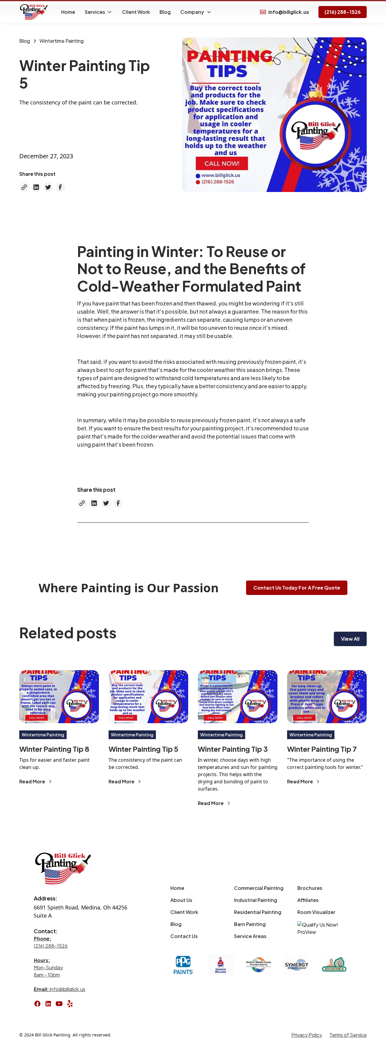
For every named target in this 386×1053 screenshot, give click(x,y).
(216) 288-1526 (342, 12)
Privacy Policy (306, 1035)
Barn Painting (250, 924)
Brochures (309, 888)
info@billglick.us (59, 989)
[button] (98, 12)
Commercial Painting (258, 888)
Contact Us (184, 936)
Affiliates (308, 900)
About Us (181, 900)
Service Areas (250, 936)
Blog (165, 12)
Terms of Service (348, 1035)
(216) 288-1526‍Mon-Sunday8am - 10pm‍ (51, 956)
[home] (34, 12)
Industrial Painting (255, 900)
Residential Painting (257, 912)
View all (350, 639)
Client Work (136, 12)
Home (68, 12)
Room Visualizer (316, 912)
